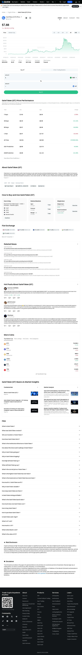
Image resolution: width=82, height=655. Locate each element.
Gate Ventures (26, 643)
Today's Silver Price (72, 636)
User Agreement (42, 573)
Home (3, 12)
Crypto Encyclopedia (72, 604)
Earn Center (40, 606)
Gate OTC (40, 633)
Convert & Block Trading (43, 598)
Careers (24, 598)
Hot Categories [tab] (34, 338)
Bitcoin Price (70, 623)
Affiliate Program (56, 628)
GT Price (69, 620)
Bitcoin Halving (71, 609)
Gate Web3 (40, 642)
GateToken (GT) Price (24, 12)
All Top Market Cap (41, 374)
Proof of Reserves (27, 621)
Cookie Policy (26, 616)
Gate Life (39, 628)
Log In (64, 2)
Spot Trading (40, 601)
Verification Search (57, 621)
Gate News (70, 598)
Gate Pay (39, 623)
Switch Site (75, 6)
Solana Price (70, 631)
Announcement (56, 604)
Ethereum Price (71, 625)
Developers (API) (56, 619)
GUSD (23, 632)
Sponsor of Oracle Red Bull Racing (28, 604)
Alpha (38, 620)
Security (24, 627)
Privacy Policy (26, 613)
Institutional (55, 598)
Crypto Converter (71, 639)
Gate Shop (40, 639)
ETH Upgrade (70, 612)
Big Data (69, 614)
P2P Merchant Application (56, 625)
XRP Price (69, 628)
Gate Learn (70, 595)
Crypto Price (70, 617)
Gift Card (39, 631)
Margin (39, 604)
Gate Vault (40, 644)
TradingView (55, 631)
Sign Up (70, 1)
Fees (53, 606)
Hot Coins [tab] (26, 338)
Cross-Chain (55, 634)
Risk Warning (25, 610)
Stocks (39, 617)
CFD (38, 614)
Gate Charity (40, 636)
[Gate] (6, 2)
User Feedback (56, 601)
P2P (38, 595)
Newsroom (25, 601)
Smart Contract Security (56, 615)
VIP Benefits (55, 595)
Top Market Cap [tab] (8, 338)
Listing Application (57, 612)
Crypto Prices (11, 12)
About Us (24, 595)
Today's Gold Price (72, 633)
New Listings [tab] (18, 338)
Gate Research (71, 606)
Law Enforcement (27, 638)
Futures (39, 612)
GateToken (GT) (26, 629)
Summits (24, 640)
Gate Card (40, 625)
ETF (38, 609)
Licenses (24, 624)
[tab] (60, 18)
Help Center (55, 609)
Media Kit (24, 619)
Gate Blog (69, 601)
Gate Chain (25, 635)
